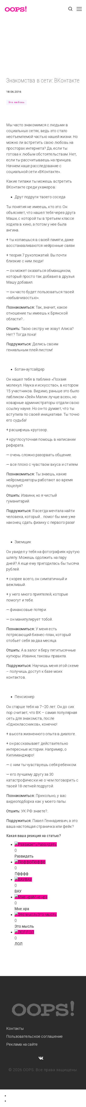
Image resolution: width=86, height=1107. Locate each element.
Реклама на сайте (22, 1044)
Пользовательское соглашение (34, 1036)
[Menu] (79, 11)
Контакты (15, 1028)
